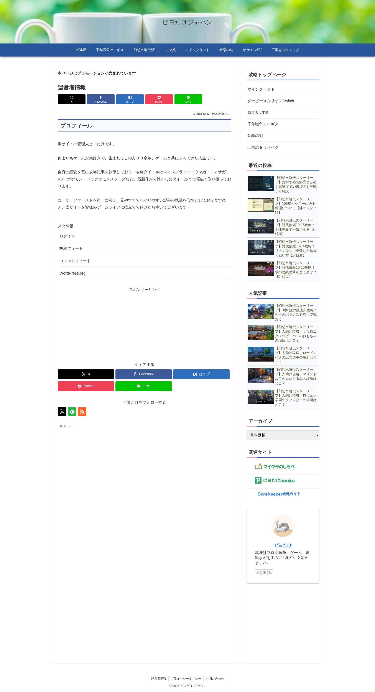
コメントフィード (75, 261)
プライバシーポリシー (186, 678)
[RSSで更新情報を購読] (82, 411)
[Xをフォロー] (62, 411)
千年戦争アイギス (263, 124)
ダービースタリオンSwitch (270, 101)
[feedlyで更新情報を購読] (72, 411)
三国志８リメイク (263, 147)
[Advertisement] (144, 323)
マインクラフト (261, 89)
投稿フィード (71, 248)
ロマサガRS (257, 112)
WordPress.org (72, 273)
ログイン (67, 236)
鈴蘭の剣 (255, 135)
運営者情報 (158, 678)
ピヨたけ (283, 545)
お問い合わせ (215, 678)
